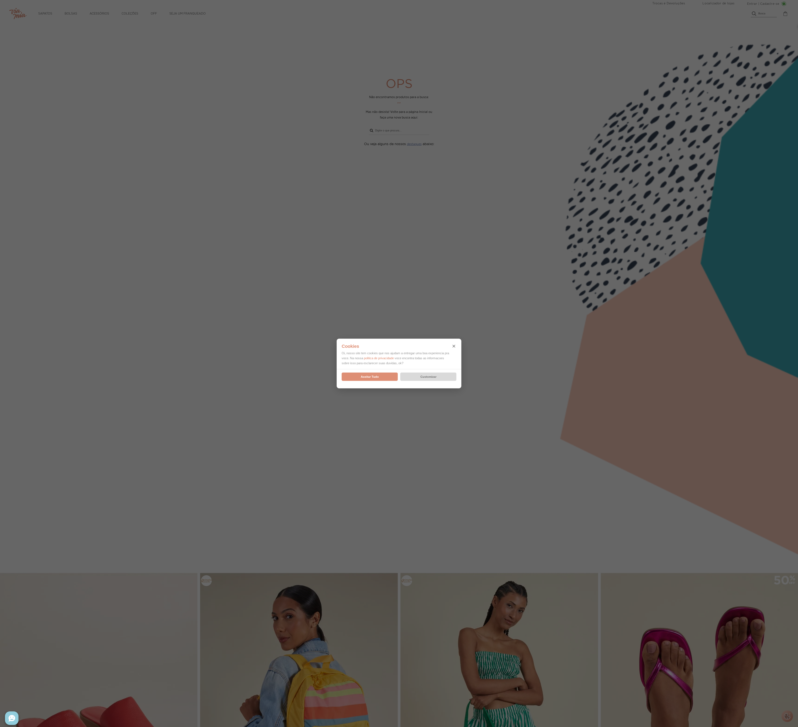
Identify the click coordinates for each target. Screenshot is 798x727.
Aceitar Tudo (370, 376)
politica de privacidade (379, 358)
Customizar (428, 376)
